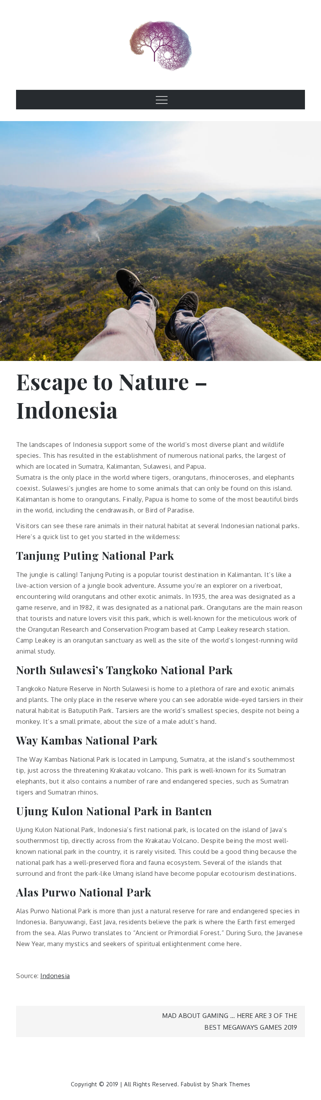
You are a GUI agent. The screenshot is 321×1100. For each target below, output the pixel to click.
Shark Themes (231, 1084)
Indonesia (55, 976)
